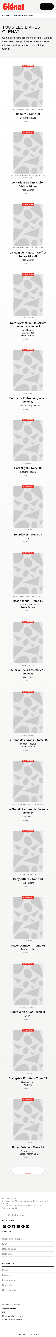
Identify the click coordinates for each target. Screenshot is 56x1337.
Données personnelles (11, 1305)
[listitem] (4, 1226)
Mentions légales (9, 1308)
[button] (34, 1170)
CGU (4, 1312)
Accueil (5, 15)
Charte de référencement (12, 1316)
